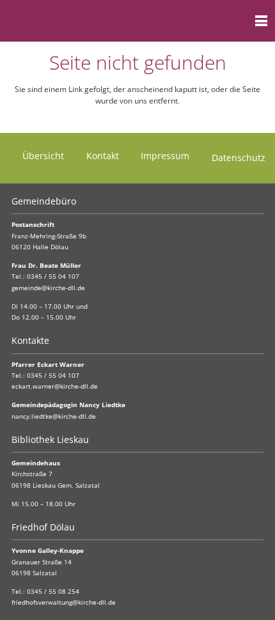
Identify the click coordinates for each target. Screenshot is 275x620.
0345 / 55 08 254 (53, 591)
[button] (236, 21)
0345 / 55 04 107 (53, 276)
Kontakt (102, 156)
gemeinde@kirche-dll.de (48, 288)
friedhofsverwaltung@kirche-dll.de (64, 602)
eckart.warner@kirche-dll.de (55, 386)
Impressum (165, 156)
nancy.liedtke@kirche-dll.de (54, 416)
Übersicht (43, 156)
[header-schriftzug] (73, 21)
